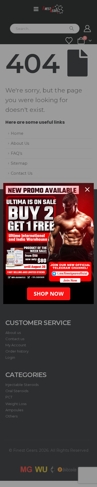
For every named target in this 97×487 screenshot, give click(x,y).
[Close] (87, 189)
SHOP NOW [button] (49, 293)
